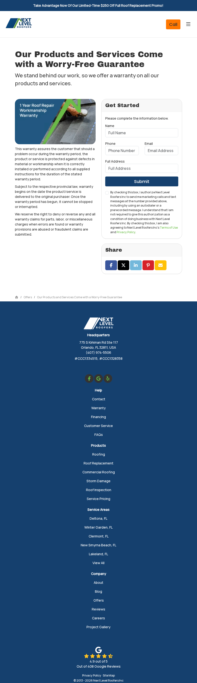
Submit (141, 181)
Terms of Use (169, 228)
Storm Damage (98, 481)
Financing (98, 417)
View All (98, 563)
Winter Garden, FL (98, 527)
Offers (98, 600)
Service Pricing (98, 498)
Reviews (98, 609)
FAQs (98, 434)
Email (149, 143)
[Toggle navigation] (188, 24)
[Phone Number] (173, 24)
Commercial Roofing (98, 472)
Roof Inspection (98, 490)
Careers (98, 618)
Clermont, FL (99, 536)
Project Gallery (98, 627)
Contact (98, 399)
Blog (98, 591)
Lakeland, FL (98, 554)
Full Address (115, 161)
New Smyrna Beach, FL (98, 545)
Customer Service (98, 425)
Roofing (98, 454)
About (98, 582)
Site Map (109, 675)
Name (109, 125)
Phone (110, 143)
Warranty (98, 408)
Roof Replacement (98, 463)
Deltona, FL (98, 518)
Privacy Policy (126, 232)
